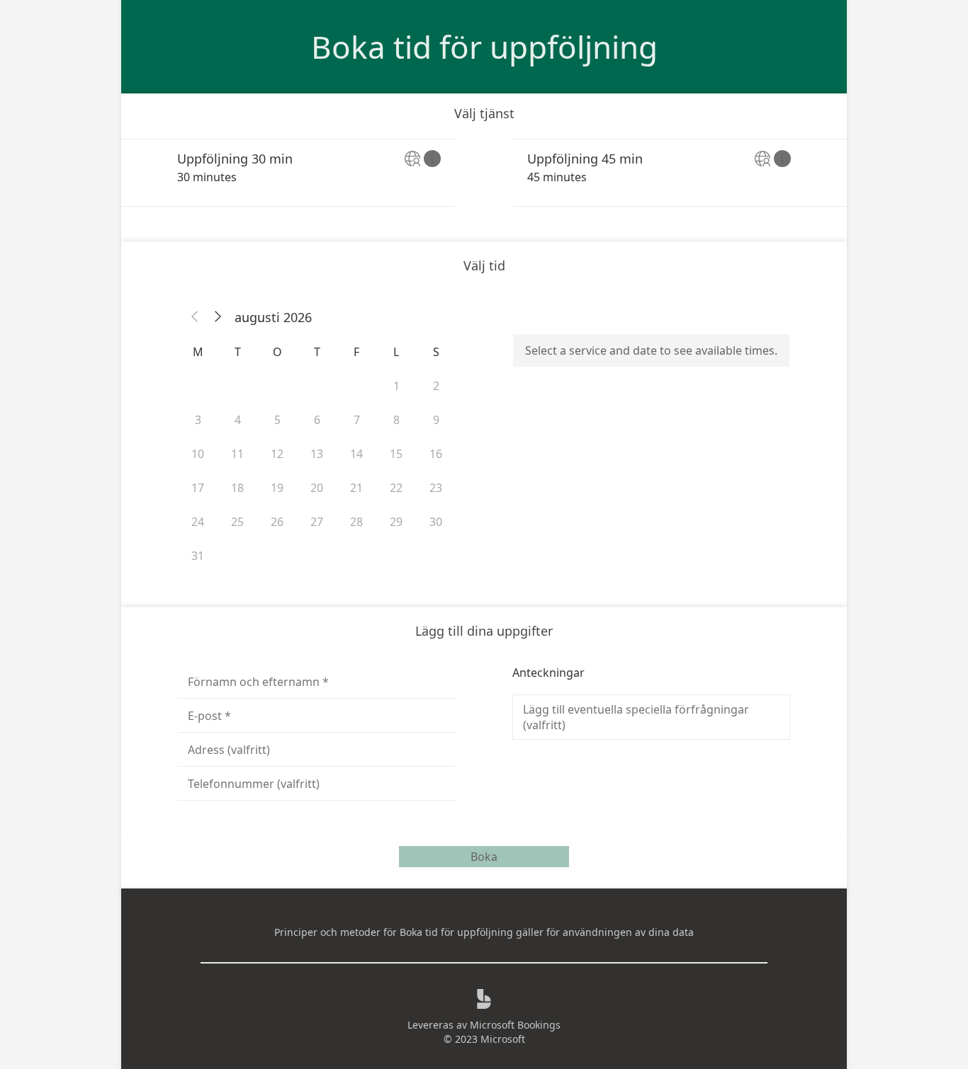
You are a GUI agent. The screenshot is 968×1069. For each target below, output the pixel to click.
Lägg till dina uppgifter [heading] (484, 630)
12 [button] (277, 454)
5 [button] (277, 420)
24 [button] (197, 522)
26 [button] (277, 522)
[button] (195, 317)
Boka (484, 856)
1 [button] (396, 386)
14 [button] (356, 454)
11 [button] (237, 454)
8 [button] (396, 420)
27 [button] (316, 522)
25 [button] (237, 522)
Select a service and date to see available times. (651, 350)
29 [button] (396, 522)
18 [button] (237, 488)
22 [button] (396, 488)
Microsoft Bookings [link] (515, 1024)
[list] (484, 173)
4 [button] (238, 420)
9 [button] (436, 420)
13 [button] (316, 454)
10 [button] (197, 454)
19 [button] (277, 488)
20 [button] (316, 488)
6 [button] (317, 420)
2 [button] (436, 386)
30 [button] (435, 522)
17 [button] (197, 488)
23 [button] (435, 488)
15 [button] (396, 454)
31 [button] (197, 556)
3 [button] (198, 420)
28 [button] (356, 522)
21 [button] (356, 488)
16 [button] (435, 454)
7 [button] (357, 420)
